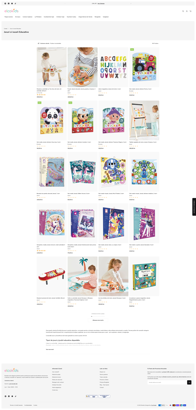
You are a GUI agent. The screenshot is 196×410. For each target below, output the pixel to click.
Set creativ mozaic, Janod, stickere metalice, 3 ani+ (143, 193)
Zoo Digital (153, 405)
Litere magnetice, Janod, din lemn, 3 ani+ (109, 89)
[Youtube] (12, 3)
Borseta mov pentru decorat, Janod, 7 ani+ (48, 193)
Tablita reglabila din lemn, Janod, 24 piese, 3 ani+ (143, 142)
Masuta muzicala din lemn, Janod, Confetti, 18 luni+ (51, 298)
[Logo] (11, 11)
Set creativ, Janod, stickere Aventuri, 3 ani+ (79, 142)
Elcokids (131, 91)
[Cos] (190, 11)
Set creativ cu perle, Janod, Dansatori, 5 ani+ (141, 245)
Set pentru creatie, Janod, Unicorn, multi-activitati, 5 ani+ (51, 245)
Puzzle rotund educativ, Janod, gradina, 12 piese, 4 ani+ (81, 90)
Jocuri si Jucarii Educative (15, 28)
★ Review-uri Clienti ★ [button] (194, 207)
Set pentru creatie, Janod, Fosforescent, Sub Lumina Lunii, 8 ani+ (82, 245)
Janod (69, 93)
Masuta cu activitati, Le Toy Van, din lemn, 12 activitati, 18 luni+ (49, 90)
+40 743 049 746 (13, 384)
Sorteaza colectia (50, 43)
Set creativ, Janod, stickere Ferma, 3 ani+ (140, 89)
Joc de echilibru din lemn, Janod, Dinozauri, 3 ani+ (112, 298)
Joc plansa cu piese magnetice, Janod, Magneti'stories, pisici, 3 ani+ (139, 299)
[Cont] (187, 11)
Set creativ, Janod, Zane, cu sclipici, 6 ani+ (109, 245)
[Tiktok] (15, 3)
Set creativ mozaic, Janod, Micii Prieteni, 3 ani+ (111, 193)
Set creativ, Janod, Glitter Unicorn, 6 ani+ (79, 193)
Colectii (6, 28)
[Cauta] (183, 11)
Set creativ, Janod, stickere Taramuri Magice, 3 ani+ (112, 142)
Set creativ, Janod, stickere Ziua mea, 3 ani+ (49, 142)
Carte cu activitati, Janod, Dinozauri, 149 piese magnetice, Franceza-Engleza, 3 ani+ (80, 299)
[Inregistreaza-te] (189, 382)
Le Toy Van (39, 93)
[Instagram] (5, 3)
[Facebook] (8, 3)
